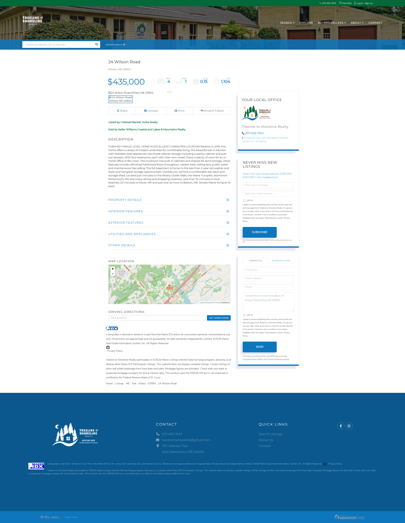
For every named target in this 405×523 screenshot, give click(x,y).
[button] (96, 44)
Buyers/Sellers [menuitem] (330, 22)
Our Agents (261, 141)
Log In (360, 3)
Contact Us (247, 141)
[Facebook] (340, 426)
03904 (152, 383)
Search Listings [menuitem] (270, 434)
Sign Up (369, 3)
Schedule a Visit (281, 260)
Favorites (347, 3)
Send (259, 346)
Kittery (142, 383)
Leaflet (202, 302)
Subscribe (259, 232)
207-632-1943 (329, 3)
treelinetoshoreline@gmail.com (186, 440)
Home (109, 383)
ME (127, 383)
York (134, 383)
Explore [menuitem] (306, 22)
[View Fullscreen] (112, 280)
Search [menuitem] (286, 22)
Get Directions (219, 318)
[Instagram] (349, 426)
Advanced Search (114, 44)
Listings (119, 383)
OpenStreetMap (214, 302)
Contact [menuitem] (375, 22)
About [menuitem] (356, 22)
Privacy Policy (115, 351)
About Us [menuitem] (266, 440)
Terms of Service (275, 359)
